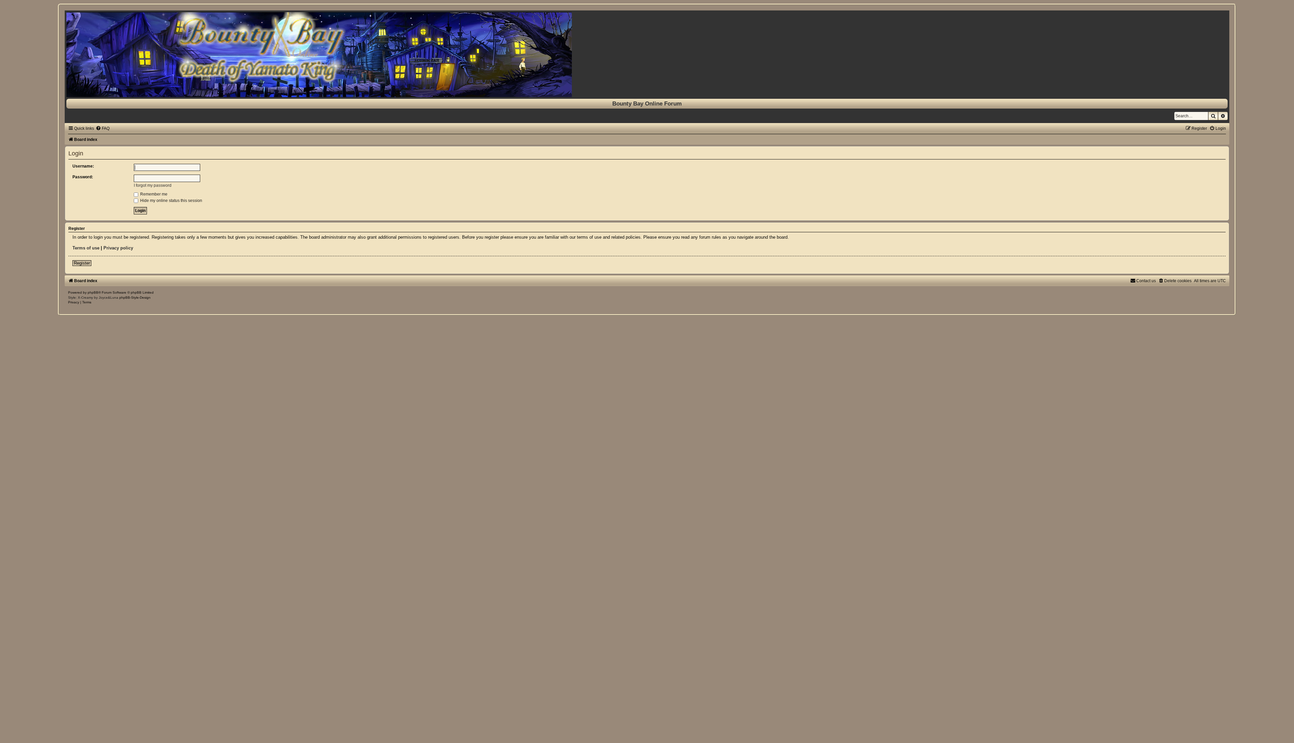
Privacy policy (118, 247)
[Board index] (647, 54)
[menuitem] (103, 128)
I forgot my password (153, 185)
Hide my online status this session (170, 200)
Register (82, 263)
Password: (82, 177)
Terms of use (85, 247)
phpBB (93, 292)
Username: (83, 166)
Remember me (153, 194)
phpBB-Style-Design (135, 297)
